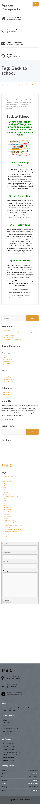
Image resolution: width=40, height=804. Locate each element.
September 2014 (8, 362)
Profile (5, 536)
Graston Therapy (10, 521)
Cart (4, 488)
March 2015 (7, 357)
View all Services (8, 744)
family (29, 102)
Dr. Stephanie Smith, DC (11, 496)
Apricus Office (7, 481)
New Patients (7, 512)
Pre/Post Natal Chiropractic (14, 529)
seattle (21, 106)
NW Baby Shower (8, 335)
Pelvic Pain (6, 331)
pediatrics (26, 104)
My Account (7, 510)
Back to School (17, 116)
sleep (26, 106)
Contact (5, 492)
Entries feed (7, 377)
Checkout (6, 490)
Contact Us (6, 494)
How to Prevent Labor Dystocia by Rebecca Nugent (19, 333)
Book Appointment (9, 734)
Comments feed (8, 379)
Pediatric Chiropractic (12, 527)
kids (21, 104)
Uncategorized (21, 100)
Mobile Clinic (7, 507)
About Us (6, 479)
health (16, 104)
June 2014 (6, 364)
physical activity (12, 106)
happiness (10, 104)
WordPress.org (8, 381)
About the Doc (8, 477)
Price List (6, 514)
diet (24, 102)
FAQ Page (6, 501)
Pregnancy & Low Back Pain (12, 339)
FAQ (4, 499)
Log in (5, 375)
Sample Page (7, 516)
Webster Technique (11, 532)
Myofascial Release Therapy (14, 525)
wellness (9, 109)
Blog (4, 483)
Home (5, 503)
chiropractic (18, 102)
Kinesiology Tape (10, 523)
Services (6, 518)
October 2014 (7, 359)
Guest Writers (7, 392)
